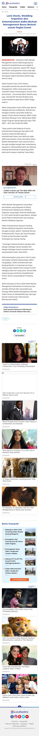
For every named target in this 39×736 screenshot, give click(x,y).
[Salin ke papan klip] (24, 330)
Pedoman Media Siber (12, 724)
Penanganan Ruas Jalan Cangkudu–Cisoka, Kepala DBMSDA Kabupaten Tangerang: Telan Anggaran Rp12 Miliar (13, 551)
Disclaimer (15, 721)
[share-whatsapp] (21, 330)
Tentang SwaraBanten (19, 726)
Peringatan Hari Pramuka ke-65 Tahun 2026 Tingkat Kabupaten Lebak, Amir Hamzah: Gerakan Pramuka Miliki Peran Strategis (14, 541)
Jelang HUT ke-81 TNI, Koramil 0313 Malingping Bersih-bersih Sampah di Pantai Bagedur (13, 561)
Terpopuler (13, 7)
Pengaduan (24, 724)
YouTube (28, 719)
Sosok (5, 319)
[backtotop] (19, 707)
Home (4, 7)
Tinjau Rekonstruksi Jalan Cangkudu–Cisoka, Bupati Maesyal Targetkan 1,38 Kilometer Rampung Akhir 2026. (13, 571)
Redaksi (31, 724)
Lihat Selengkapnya (19, 579)
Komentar (20, 335)
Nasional (31, 7)
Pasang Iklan (23, 721)
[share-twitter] (17, 330)
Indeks (22, 7)
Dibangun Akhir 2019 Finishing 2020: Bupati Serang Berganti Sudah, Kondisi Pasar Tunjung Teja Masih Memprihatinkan (14, 532)
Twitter (24, 719)
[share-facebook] (14, 330)
